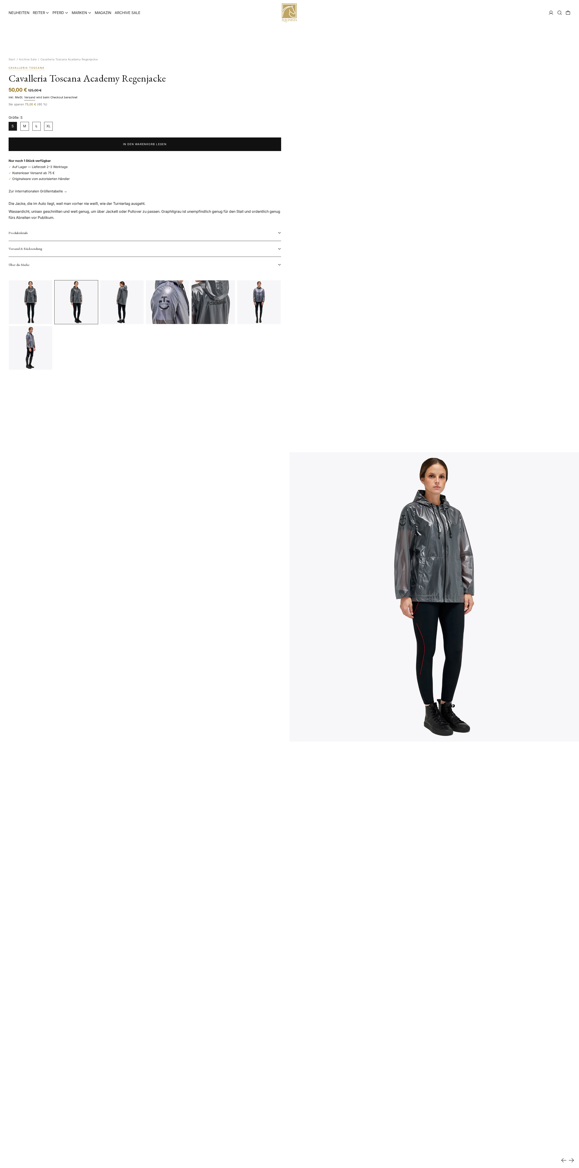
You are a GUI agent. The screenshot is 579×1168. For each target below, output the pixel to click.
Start (12, 59)
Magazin (103, 12)
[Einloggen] (551, 12)
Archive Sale (127, 12)
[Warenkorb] (568, 12)
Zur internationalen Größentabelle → (38, 191)
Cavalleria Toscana (27, 67)
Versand (29, 97)
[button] (559, 12)
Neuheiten (19, 12)
